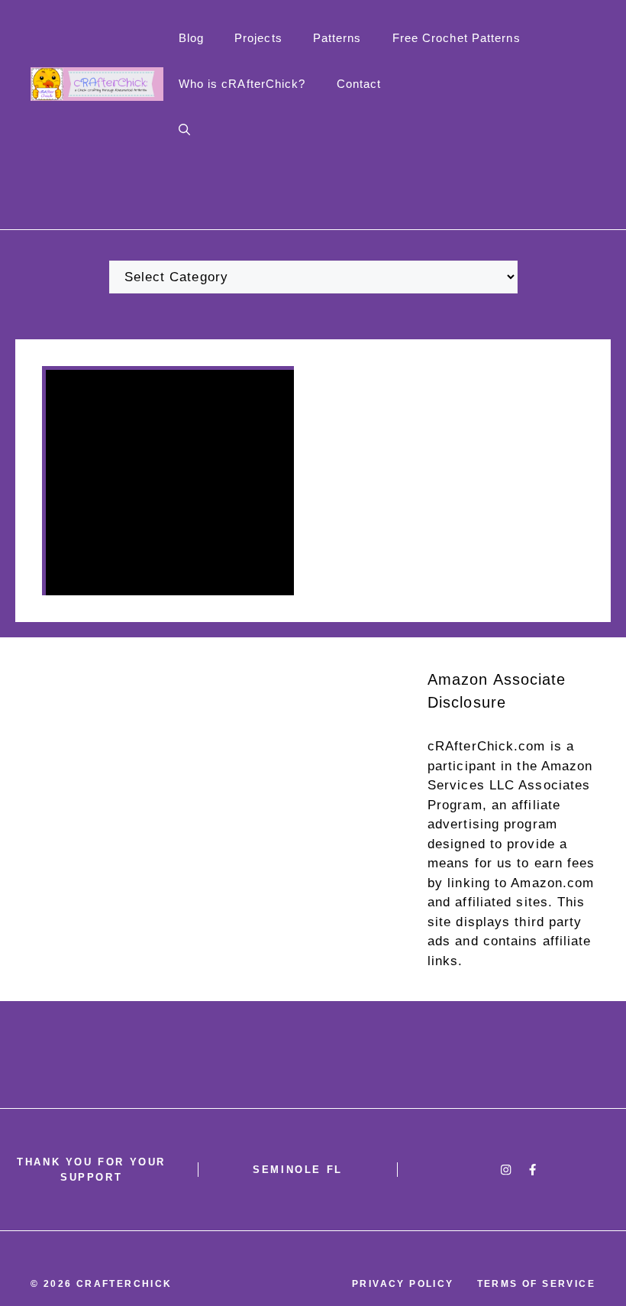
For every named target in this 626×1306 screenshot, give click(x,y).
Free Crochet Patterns (456, 37)
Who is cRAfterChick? (242, 83)
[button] (184, 130)
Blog (191, 37)
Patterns (337, 37)
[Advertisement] (313, 744)
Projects (258, 37)
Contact (359, 83)
